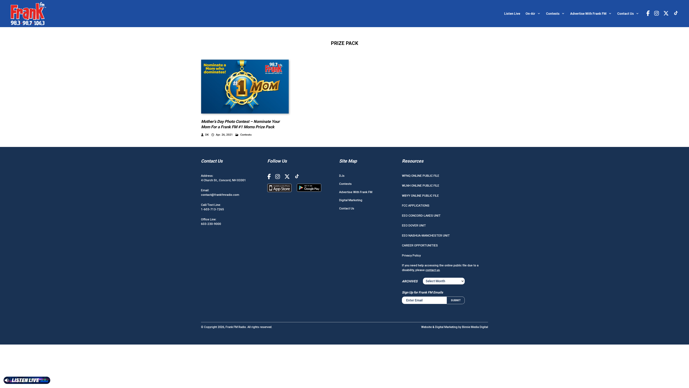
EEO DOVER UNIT (414, 225)
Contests (552, 13)
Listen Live (512, 13)
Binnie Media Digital (475, 327)
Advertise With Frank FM (588, 13)
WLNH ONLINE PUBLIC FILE (420, 185)
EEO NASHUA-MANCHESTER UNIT (426, 235)
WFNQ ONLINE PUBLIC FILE (420, 175)
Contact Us (625, 13)
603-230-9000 (211, 224)
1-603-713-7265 (212, 209)
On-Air (530, 13)
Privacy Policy (411, 255)
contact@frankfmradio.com (220, 195)
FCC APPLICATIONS (415, 205)
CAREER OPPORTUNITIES (420, 245)
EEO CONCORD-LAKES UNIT (421, 215)
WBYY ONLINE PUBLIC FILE (420, 195)
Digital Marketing (350, 200)
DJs (341, 175)
